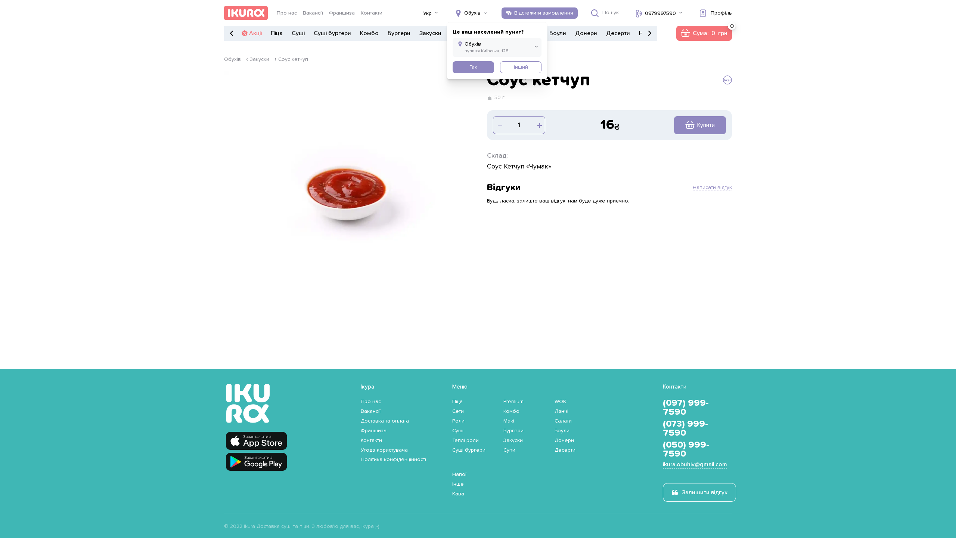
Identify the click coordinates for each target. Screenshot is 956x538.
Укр (427, 13)
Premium (513, 401)
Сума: (704, 33)
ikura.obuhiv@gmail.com (695, 464)
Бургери (399, 33)
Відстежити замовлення (543, 13)
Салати (563, 421)
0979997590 (660, 13)
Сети (458, 411)
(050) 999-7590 (686, 449)
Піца (277, 33)
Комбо (369, 33)
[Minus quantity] (538, 125)
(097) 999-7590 (686, 408)
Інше (458, 484)
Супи (509, 450)
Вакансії (313, 13)
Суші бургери (332, 33)
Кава (458, 494)
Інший (521, 67)
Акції (255, 33)
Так (473, 67)
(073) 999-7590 (685, 428)
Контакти (371, 13)
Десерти (618, 33)
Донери (586, 33)
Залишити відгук (704, 492)
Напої (459, 474)
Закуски (430, 33)
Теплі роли (465, 440)
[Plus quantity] (499, 125)
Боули (557, 33)
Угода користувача (384, 450)
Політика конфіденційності (393, 459)
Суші (298, 33)
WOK (560, 401)
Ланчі (561, 411)
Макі (508, 421)
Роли (458, 421)
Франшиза (342, 13)
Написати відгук (712, 187)
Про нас (287, 13)
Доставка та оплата (385, 421)
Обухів (232, 59)
